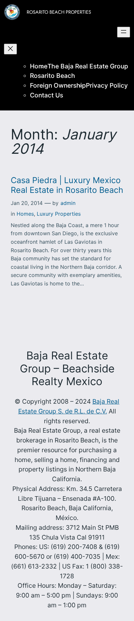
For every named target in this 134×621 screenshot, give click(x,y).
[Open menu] (123, 32)
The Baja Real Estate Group (87, 66)
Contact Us (46, 95)
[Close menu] (10, 49)
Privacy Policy (107, 85)
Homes (25, 213)
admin (67, 203)
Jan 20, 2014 (27, 203)
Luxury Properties (59, 213)
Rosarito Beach (52, 75)
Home (38, 66)
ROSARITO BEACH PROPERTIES (59, 11)
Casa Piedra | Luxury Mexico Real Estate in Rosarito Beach (67, 185)
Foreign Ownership (58, 85)
